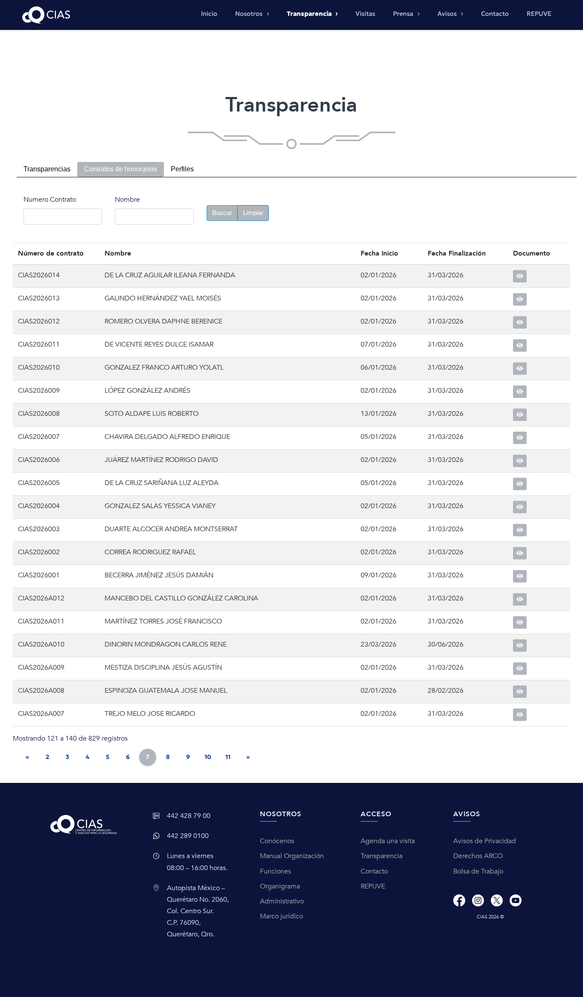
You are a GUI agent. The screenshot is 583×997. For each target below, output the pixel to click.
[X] (497, 900)
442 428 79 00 (188, 816)
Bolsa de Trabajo (478, 871)
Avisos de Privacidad (484, 841)
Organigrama (280, 886)
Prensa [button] (404, 14)
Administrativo (282, 901)
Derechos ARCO (478, 856)
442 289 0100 (188, 836)
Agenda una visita (388, 841)
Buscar (222, 212)
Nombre (127, 199)
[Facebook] (459, 900)
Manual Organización (292, 856)
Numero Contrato (49, 199)
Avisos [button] (447, 14)
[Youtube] (516, 900)
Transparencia (381, 856)
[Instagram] (478, 900)
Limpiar (253, 212)
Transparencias (46, 169)
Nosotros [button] (249, 14)
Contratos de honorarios (120, 169)
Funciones (275, 871)
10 (207, 757)
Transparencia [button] (310, 14)
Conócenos (277, 841)
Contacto (495, 14)
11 (227, 757)
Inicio (209, 14)
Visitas (365, 14)
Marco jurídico (281, 916)
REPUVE (539, 14)
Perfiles (182, 169)
